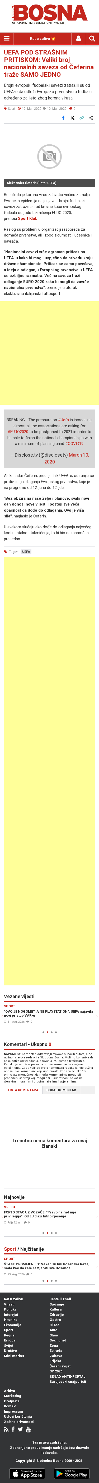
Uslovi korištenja (18, 1416)
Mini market (14, 1356)
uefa (26, 552)
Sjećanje (57, 1304)
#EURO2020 (18, 431)
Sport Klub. (28, 218)
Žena (54, 1346)
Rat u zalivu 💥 (42, 39)
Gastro (55, 1320)
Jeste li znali (60, 1299)
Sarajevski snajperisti (68, 1382)
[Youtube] (28, 1430)
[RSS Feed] (6, 1430)
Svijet (8, 1346)
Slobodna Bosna (50, 1461)
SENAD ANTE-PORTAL (67, 1377)
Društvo (10, 1351)
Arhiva (9, 1391)
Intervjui (11, 1315)
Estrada (56, 1351)
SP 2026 (56, 1371)
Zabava (56, 1356)
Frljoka (55, 1361)
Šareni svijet (60, 1366)
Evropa (10, 1340)
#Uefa (63, 419)
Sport (8, 1330)
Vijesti (9, 1304)
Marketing (12, 1396)
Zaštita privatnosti (19, 1422)
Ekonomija (12, 1325)
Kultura (56, 1309)
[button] (90, 131)
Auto (53, 1330)
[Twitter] (20, 1430)
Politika (10, 1309)
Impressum (13, 1411)
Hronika (10, 1320)
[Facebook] (13, 1430)
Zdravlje (57, 1315)
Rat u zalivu (13, 1299)
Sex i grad (58, 1340)
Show (54, 1335)
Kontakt (10, 1406)
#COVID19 (74, 443)
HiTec (54, 1325)
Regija (9, 1335)
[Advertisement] (49, 353)
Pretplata (12, 1401)
